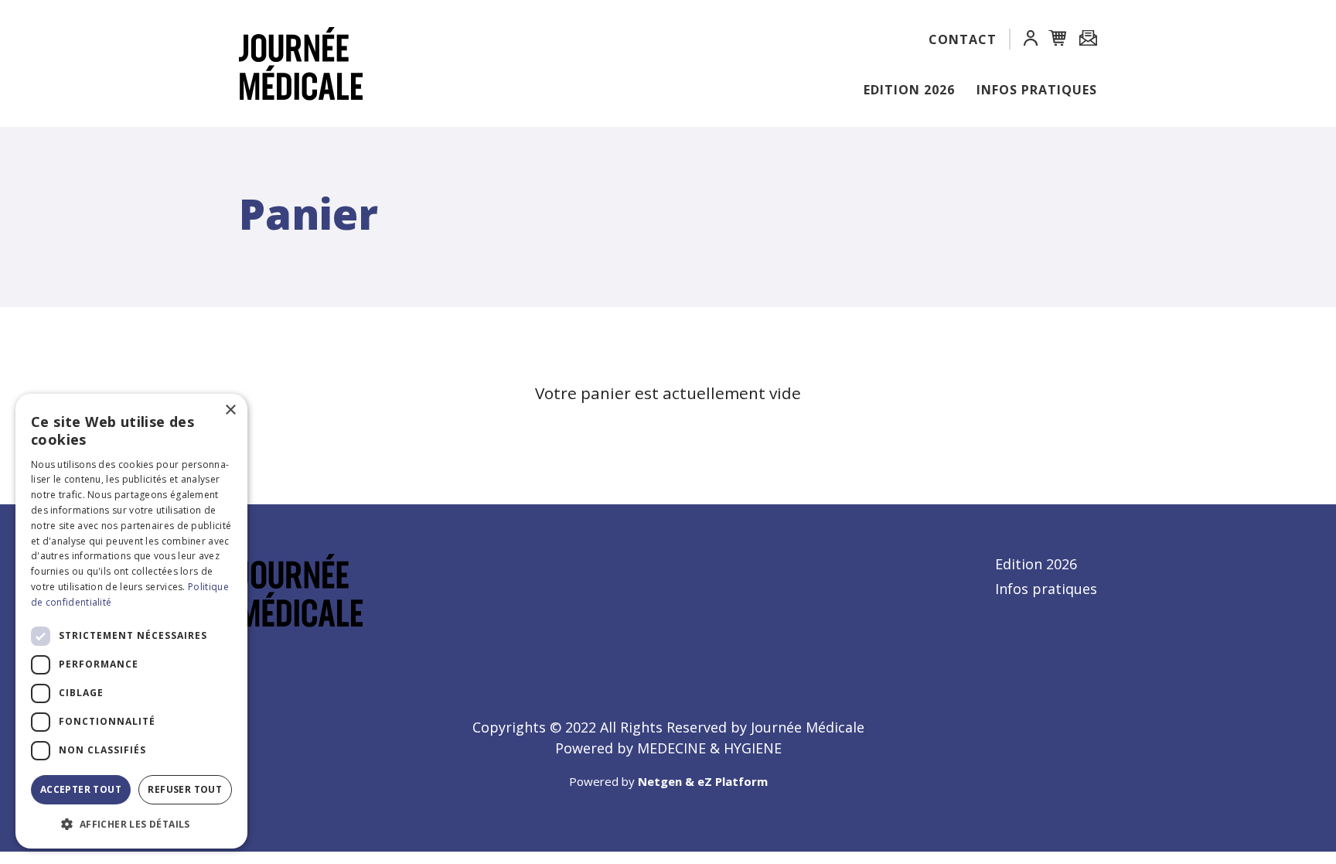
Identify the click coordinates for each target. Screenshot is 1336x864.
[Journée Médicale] (293, 64)
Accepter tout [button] (80, 789)
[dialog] (131, 621)
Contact (963, 39)
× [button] (230, 410)
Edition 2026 (909, 89)
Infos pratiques (1036, 89)
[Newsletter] (1088, 39)
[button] (1030, 40)
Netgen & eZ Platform (703, 781)
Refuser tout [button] (185, 789)
